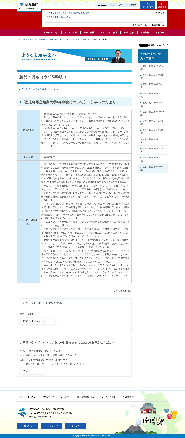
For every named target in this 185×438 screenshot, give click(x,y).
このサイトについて (29, 397)
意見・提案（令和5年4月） (151, 168)
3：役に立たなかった (66, 355)
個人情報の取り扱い (86, 397)
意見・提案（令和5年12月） (152, 95)
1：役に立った (29, 355)
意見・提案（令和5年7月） (151, 140)
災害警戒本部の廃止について (60, 17)
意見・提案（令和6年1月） (151, 85)
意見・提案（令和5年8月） (151, 131)
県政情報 (27, 39)
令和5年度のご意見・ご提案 (75, 39)
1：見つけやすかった (33, 363)
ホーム (19, 39)
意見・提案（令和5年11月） (152, 104)
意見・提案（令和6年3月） (151, 67)
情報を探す (148, 7)
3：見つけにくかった (73, 363)
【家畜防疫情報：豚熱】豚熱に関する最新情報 (68, 13)
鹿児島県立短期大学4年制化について (40, 89)
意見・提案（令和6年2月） (151, 76)
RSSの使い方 (128, 397)
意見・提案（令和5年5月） (151, 159)
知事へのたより (55, 39)
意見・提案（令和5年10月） (152, 113)
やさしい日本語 (117, 5)
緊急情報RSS (158, 25)
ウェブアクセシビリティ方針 (57, 397)
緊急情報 (162, 7)
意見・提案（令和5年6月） (151, 150)
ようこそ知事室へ (40, 39)
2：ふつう (46, 355)
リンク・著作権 (108, 397)
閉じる (161, 12)
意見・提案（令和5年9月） (151, 122)
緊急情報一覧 (141, 25)
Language (102, 5)
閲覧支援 (132, 5)
